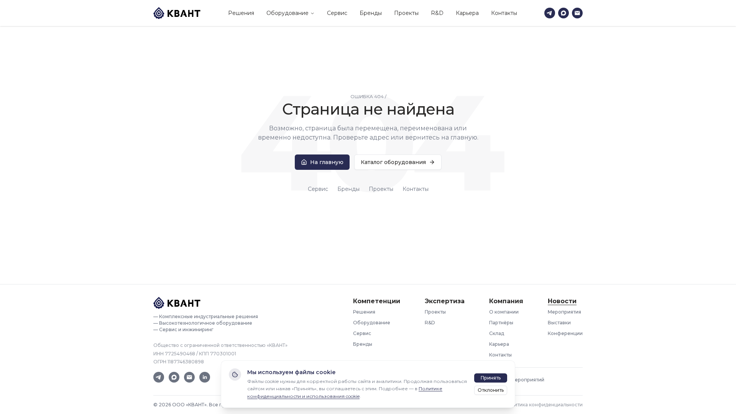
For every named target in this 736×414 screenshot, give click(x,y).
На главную (326, 162)
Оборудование (287, 13)
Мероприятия (564, 312)
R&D (437, 13)
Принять (491, 378)
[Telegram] (549, 13)
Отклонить (491, 390)
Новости (562, 301)
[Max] (563, 13)
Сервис (337, 13)
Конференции (565, 333)
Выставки (559, 322)
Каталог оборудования (393, 162)
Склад (496, 333)
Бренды (371, 13)
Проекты (406, 13)
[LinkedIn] (204, 377)
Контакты (504, 13)
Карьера (467, 13)
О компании (504, 312)
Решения (241, 13)
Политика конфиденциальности (543, 404)
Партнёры (501, 322)
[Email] (577, 13)
